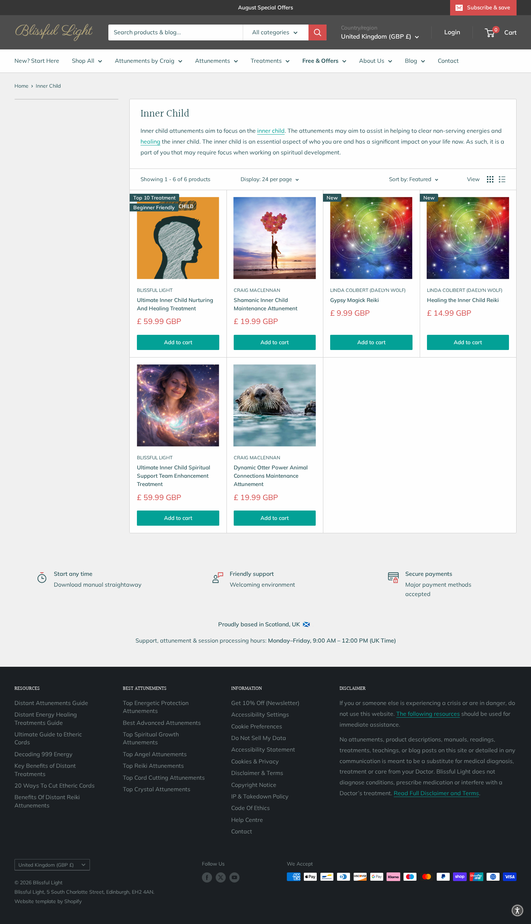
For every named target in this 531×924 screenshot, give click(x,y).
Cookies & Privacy (255, 761)
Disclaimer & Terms (257, 772)
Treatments (266, 60)
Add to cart (178, 342)
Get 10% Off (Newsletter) (265, 702)
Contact (448, 60)
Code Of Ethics (250, 807)
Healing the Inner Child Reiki (463, 300)
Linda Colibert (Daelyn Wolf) (368, 290)
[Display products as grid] (490, 179)
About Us (371, 60)
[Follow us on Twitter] (221, 877)
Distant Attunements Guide (51, 702)
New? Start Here (36, 60)
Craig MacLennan (257, 290)
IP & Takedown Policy (260, 796)
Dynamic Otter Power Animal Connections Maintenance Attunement (271, 476)
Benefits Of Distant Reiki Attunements (47, 801)
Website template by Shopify (48, 901)
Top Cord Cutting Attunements (164, 777)
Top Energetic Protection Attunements (156, 706)
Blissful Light (155, 290)
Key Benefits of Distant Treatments (45, 769)
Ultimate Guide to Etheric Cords (48, 738)
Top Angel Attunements (155, 754)
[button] (517, 910)
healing (150, 141)
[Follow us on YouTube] (234, 877)
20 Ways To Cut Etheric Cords (54, 785)
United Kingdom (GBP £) (46, 865)
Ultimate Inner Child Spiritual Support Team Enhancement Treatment (173, 476)
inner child (271, 130)
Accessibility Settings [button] (260, 714)
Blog (411, 60)
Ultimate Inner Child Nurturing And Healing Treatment (175, 304)
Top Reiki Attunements (153, 765)
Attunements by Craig (144, 60)
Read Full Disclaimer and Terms (436, 793)
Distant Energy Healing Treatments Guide (45, 718)
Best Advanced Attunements (162, 722)
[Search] (317, 32)
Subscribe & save (488, 7)
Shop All (83, 60)
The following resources (428, 713)
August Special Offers (265, 7)
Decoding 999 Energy (43, 754)
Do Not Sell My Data (258, 737)
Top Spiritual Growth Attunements (151, 738)
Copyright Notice (253, 784)
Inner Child (48, 86)
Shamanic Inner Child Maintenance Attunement (265, 304)
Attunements (212, 60)
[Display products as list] (502, 179)
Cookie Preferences (256, 726)
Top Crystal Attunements (156, 789)
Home (21, 86)
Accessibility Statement (263, 749)
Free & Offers (320, 60)
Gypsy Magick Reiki (354, 300)
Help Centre (247, 819)
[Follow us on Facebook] (207, 877)
